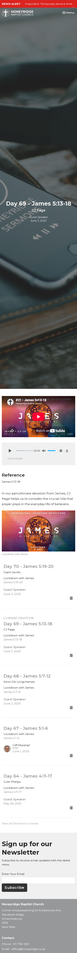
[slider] (23, 450)
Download (15, 458)
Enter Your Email (13, 874)
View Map (8, 927)
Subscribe (14, 887)
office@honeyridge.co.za (28, 949)
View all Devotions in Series (20, 823)
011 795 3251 (21, 944)
